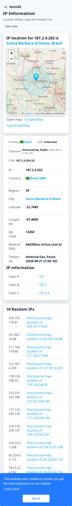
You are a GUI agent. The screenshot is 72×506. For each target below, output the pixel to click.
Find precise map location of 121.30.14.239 (45, 366)
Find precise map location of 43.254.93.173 (45, 457)
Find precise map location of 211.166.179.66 (39, 351)
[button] (36, 77)
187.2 (43, 285)
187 (41, 276)
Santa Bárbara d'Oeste (27, 43)
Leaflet (27, 113)
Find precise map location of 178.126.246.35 (39, 380)
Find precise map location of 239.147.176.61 (39, 322)
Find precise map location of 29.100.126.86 (45, 337)
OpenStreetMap (18, 125)
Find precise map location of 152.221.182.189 (39, 397)
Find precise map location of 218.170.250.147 (39, 430)
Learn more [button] (12, 488)
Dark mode (11, 26)
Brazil (56, 43)
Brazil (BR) (38, 178)
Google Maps (34, 119)
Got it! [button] (36, 498)
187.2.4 (44, 293)
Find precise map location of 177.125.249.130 (39, 413)
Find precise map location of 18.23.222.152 (45, 470)
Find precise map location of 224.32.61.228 (45, 445)
